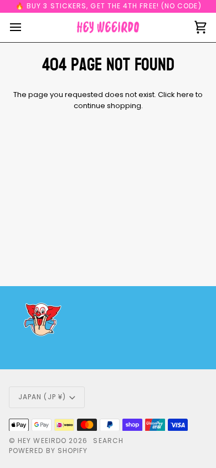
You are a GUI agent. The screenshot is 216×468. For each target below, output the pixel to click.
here (185, 94)
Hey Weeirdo (42, 440)
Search (108, 440)
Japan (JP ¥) (42, 396)
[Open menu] (25, 27)
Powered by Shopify (48, 450)
